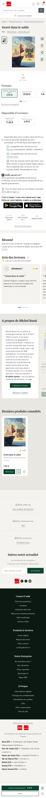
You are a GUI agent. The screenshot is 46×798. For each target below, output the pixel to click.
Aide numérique (23, 617)
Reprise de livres (23, 639)
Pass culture (23, 643)
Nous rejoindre (23, 669)
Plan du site (23, 711)
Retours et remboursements (23, 613)
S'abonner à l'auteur (20, 385)
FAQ (23, 525)
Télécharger (9, 472)
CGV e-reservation (23, 707)
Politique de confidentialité (23, 695)
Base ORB (23, 677)
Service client (23, 621)
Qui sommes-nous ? (23, 661)
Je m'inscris (35, 571)
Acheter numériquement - (20, 788)
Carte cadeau (23, 635)
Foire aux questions (23, 601)
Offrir (20, 794)
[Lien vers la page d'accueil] (8, 4)
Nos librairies (23, 665)
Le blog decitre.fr (23, 647)
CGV (23, 703)
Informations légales (23, 691)
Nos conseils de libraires (23, 509)
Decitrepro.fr (23, 673)
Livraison (23, 605)
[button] (23, 245)
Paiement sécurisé (23, 609)
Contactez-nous (23, 542)
